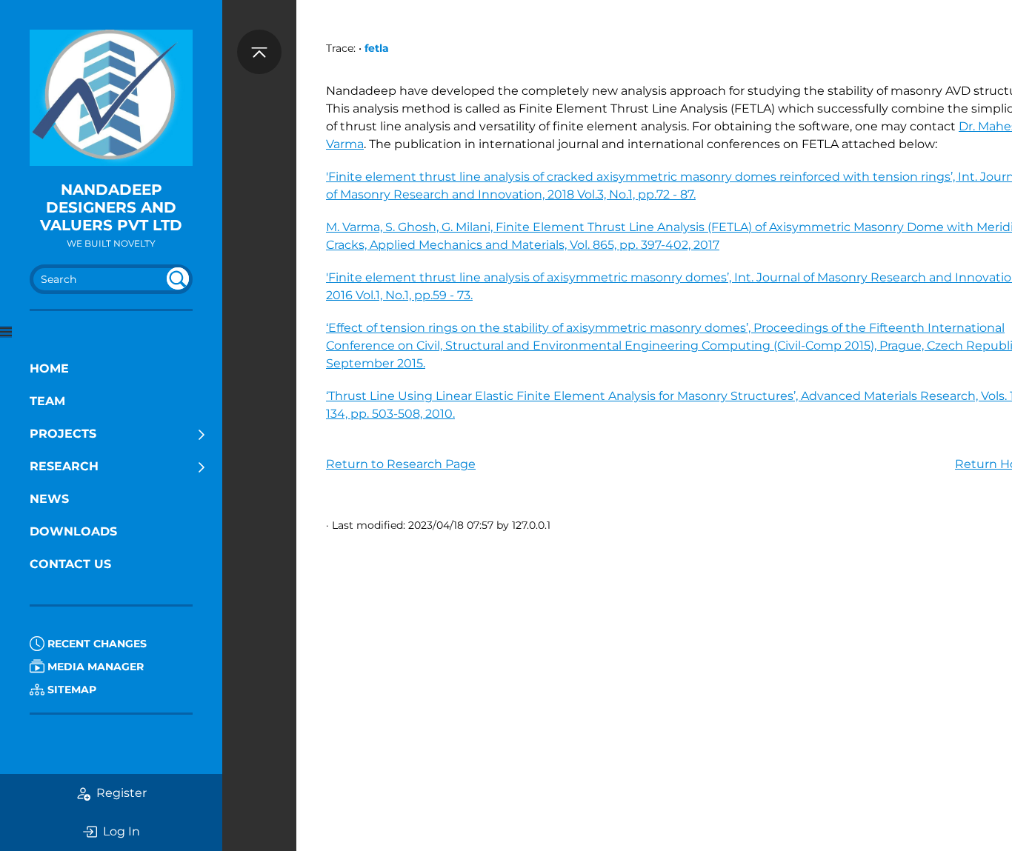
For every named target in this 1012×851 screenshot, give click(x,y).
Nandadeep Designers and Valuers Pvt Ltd (111, 207)
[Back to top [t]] (259, 52)
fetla (376, 48)
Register (121, 793)
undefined (178, 278)
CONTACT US (70, 564)
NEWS (49, 499)
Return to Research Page (401, 464)
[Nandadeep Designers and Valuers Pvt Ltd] (111, 98)
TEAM (47, 401)
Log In (121, 831)
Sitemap (70, 689)
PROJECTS (63, 434)
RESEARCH (64, 466)
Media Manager (94, 666)
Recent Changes (95, 643)
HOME (49, 368)
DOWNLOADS (73, 531)
